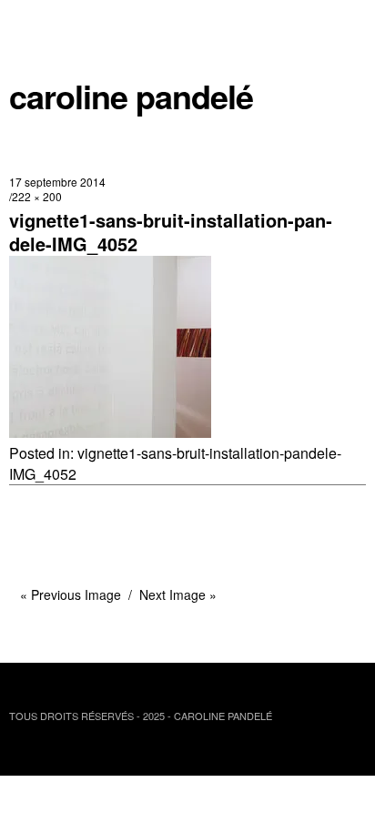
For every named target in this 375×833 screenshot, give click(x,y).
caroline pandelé (131, 96)
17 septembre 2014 (57, 181)
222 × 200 (37, 196)
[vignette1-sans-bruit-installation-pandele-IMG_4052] (110, 432)
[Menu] (32, 23)
